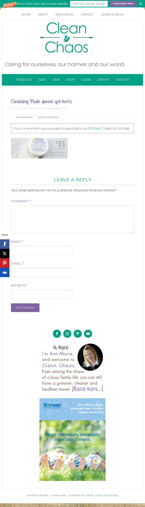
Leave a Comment (48, 117)
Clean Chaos (74, 37)
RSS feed (94, 128)
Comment (21, 201)
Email (17, 263)
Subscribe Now (123, 3)
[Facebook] (4, 244)
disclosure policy (53, 108)
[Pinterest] (4, 263)
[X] (4, 253)
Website (19, 285)
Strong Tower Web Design (102, 495)
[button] (72, 3)
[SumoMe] (4, 272)
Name (17, 241)
